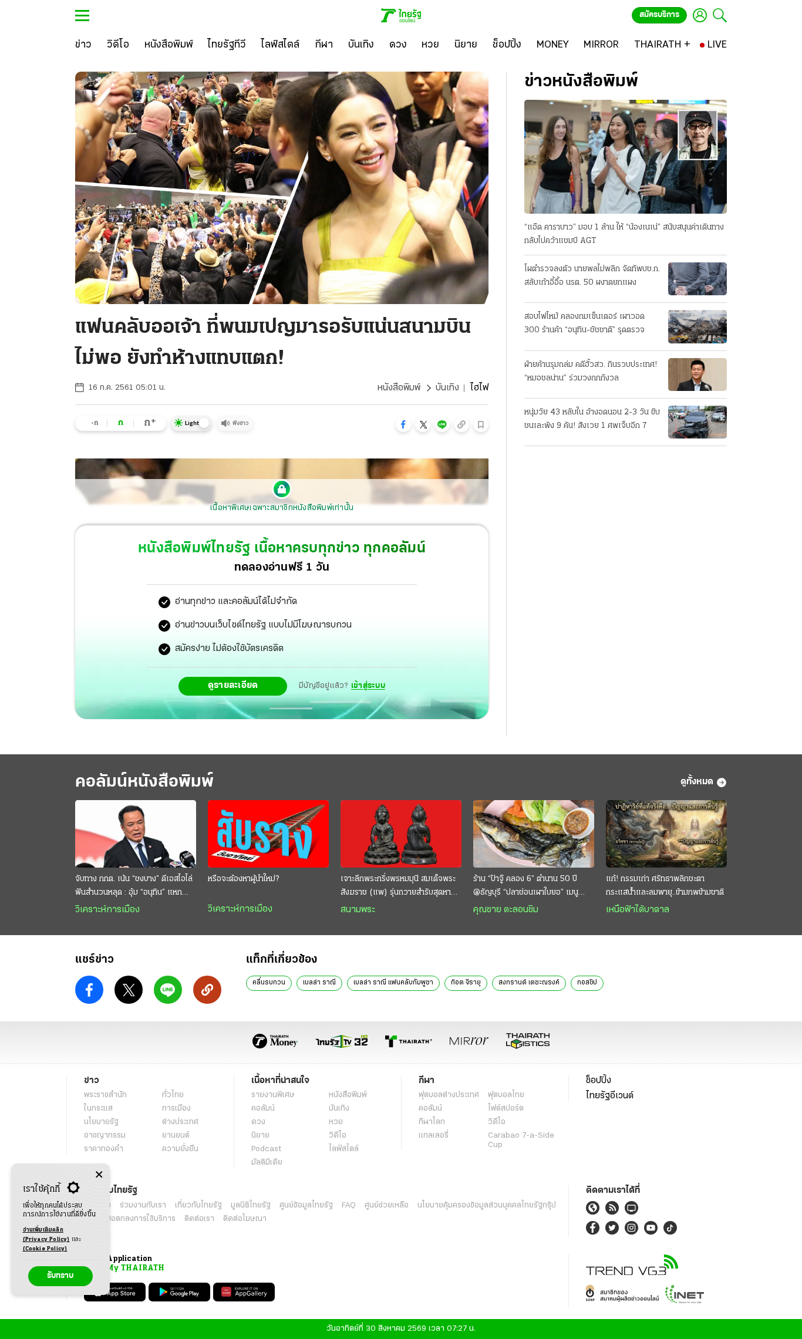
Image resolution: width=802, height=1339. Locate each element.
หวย (336, 1122)
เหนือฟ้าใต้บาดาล (637, 910)
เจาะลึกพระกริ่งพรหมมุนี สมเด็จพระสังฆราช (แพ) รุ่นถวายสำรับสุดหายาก (398, 887)
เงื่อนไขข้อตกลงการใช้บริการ (130, 1219)
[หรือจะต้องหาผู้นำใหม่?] (268, 834)
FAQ (349, 1205)
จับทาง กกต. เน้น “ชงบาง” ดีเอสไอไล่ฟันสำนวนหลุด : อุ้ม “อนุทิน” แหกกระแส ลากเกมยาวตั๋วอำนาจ (134, 887)
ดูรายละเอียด (233, 685)
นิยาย (260, 1135)
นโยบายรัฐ (101, 1122)
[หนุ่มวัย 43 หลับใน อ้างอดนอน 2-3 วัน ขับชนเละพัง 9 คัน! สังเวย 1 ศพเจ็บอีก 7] (697, 422)
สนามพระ (358, 910)
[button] (403, 424)
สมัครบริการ (659, 15)
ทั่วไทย (173, 1095)
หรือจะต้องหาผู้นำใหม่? (243, 879)
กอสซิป (587, 982)
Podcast (266, 1149)
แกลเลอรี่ (434, 1135)
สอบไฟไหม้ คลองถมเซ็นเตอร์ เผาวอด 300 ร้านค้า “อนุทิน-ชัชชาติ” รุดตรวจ (584, 323)
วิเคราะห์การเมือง (107, 910)
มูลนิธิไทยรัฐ (251, 1205)
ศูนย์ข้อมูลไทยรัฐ (306, 1205)
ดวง (258, 1122)
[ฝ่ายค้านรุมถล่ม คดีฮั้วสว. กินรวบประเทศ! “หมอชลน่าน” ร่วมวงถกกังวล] (697, 374)
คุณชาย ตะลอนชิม (505, 910)
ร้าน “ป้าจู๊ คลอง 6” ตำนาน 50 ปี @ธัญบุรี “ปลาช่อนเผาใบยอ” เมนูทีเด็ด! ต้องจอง (525, 887)
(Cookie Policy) (45, 1249)
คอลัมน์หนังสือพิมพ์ (144, 782)
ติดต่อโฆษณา (245, 1219)
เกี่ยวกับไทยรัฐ (198, 1205)
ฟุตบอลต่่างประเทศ (449, 1095)
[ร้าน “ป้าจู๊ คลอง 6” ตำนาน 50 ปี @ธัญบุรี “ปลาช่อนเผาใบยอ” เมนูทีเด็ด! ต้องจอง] (533, 834)
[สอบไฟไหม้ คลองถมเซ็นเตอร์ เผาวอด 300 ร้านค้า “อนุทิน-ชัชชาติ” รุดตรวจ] (697, 326)
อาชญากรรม (105, 1135)
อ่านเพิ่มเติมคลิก (46, 1235)
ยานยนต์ (176, 1135)
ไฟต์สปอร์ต (506, 1108)
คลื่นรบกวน (268, 982)
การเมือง (176, 1108)
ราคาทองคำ (103, 1149)
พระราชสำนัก (105, 1095)
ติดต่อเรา (199, 1219)
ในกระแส (98, 1108)
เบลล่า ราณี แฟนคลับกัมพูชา (393, 982)
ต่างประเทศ (180, 1122)
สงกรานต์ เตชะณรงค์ (529, 982)
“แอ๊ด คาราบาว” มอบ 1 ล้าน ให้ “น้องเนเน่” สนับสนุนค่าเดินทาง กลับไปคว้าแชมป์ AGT (624, 234)
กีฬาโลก (432, 1122)
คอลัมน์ (263, 1108)
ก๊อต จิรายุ (466, 982)
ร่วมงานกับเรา (143, 1205)
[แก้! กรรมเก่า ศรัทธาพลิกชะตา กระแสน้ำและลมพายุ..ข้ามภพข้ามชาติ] (666, 834)
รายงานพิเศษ (273, 1095)
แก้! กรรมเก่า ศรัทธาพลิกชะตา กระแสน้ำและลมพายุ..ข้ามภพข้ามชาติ (665, 886)
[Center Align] (99, 1175)
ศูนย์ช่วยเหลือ (387, 1205)
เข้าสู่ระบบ (368, 686)
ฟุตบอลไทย (506, 1095)
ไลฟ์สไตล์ (344, 1149)
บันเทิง (447, 388)
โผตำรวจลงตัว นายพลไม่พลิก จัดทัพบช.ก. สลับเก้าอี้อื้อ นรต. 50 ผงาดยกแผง (592, 276)
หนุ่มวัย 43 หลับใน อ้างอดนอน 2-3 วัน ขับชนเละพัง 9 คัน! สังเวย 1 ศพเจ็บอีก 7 (592, 419)
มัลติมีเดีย (266, 1162)
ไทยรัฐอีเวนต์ (609, 1096)
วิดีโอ (337, 1135)
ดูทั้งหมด (696, 782)
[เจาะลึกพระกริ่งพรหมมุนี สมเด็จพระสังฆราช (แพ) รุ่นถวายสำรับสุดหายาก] (401, 834)
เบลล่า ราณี (319, 982)
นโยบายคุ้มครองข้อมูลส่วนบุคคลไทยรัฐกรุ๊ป (486, 1205)
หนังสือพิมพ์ (399, 388)
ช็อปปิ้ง (598, 1080)
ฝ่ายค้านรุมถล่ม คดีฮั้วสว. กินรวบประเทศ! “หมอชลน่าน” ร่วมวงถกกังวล (590, 371)
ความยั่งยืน (180, 1149)
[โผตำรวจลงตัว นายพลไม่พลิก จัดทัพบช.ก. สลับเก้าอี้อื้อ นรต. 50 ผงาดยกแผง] (697, 278)
